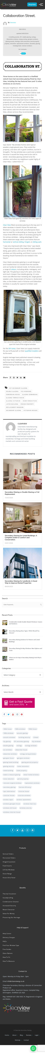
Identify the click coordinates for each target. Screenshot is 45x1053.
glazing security (10, 41)
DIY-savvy (12, 348)
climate (35, 737)
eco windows (26, 391)
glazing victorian (13, 401)
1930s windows (8, 733)
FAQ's (5, 941)
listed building (12, 404)
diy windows (36, 741)
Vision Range (7, 874)
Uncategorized (17, 46)
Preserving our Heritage (11, 917)
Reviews (28, 1035)
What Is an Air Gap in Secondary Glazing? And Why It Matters (25, 658)
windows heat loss (30, 804)
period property (34, 41)
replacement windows (23, 43)
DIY (21, 37)
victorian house (23, 791)
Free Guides (7, 949)
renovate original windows (12, 783)
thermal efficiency (25, 787)
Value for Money (9, 913)
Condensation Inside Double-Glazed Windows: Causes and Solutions (25, 623)
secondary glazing (35, 43)
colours (13, 269)
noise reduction (8, 779)
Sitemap (17, 1040)
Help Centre (7, 933)
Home (7, 1035)
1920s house (7, 729)
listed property (22, 770)
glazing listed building (10, 762)
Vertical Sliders (8, 854)
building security (14, 37)
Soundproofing (8, 898)
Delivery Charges (9, 937)
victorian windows (27, 46)
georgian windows (33, 39)
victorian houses (30, 410)
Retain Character (9, 910)
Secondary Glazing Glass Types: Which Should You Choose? (24, 632)
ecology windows (31, 745)
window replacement (24, 799)
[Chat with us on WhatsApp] (33, 1048)
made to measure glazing (11, 774)
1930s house (33, 729)
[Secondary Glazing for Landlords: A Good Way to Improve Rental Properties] (22, 564)
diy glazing (7, 741)
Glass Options (8, 953)
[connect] (12, 830)
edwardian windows (10, 754)
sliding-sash (37, 242)
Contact (26, 1040)
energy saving (23, 39)
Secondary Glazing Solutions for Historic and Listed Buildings (24, 640)
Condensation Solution (11, 902)
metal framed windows (31, 774)
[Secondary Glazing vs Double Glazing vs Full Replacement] (22, 475)
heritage (17, 41)
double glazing (26, 37)
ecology (34, 37)
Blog (21, 1035)
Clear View (7, 225)
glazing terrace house (15, 397)
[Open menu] (40, 4)
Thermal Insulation (9, 894)
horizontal (6, 242)
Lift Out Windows (9, 870)
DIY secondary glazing (18, 388)
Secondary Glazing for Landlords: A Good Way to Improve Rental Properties (21, 582)
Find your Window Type (11, 945)
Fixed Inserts (7, 866)
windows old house (9, 808)
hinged (27, 242)
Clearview (13, 22)
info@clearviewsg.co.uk (15, 981)
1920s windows (20, 729)
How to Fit (6, 957)
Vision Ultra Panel (9, 878)
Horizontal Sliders (9, 858)
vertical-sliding (18, 242)
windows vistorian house (11, 812)
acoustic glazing (22, 733)
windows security (26, 808)
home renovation (25, 41)
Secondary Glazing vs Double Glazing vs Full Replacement (22, 493)
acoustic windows (9, 737)
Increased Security (9, 906)
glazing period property (30, 762)
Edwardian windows (12, 39)
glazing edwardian (29, 394)
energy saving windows (28, 754)
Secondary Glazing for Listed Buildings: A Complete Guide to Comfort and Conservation (21, 538)
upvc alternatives (9, 791)
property (7, 43)
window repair (8, 799)
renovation (13, 43)
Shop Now (32, 4)
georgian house (8, 758)
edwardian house (13, 394)
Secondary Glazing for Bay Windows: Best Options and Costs (25, 649)
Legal (36, 1035)
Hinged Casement (9, 862)
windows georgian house (11, 804)
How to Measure (9, 961)
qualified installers (32, 351)
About (14, 1035)
